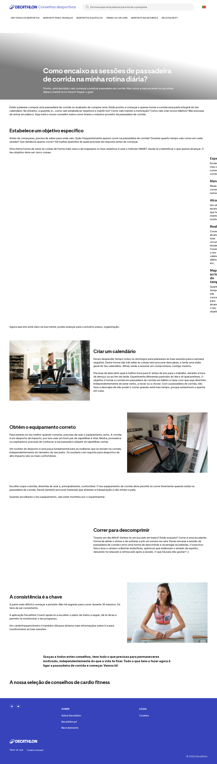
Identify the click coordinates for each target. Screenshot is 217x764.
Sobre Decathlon (71, 715)
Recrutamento (70, 727)
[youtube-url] (18, 706)
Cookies (144, 715)
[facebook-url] (11, 706)
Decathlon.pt (69, 721)
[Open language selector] (204, 7)
